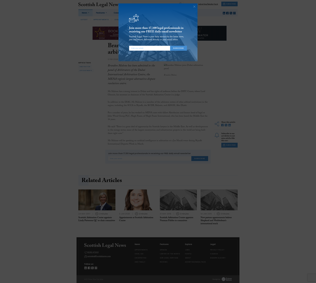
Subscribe (178, 48)
